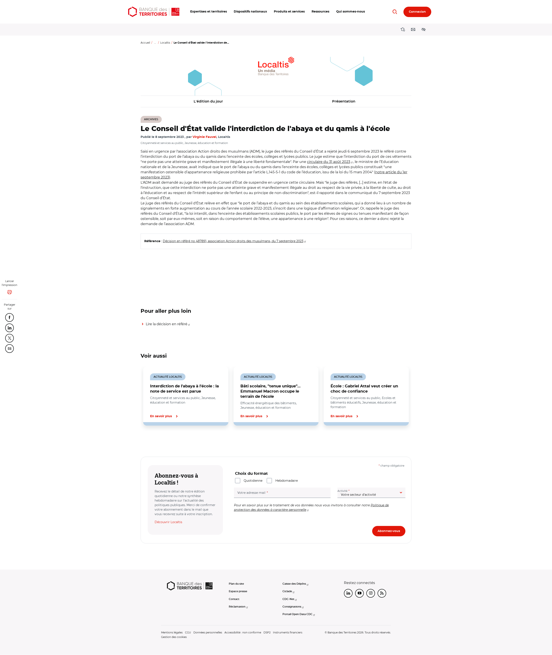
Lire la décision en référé (166, 324)
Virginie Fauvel (204, 137)
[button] (208, 12)
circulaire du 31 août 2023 (328, 162)
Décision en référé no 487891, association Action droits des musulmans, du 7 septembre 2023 (233, 241)
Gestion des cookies (174, 637)
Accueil (145, 42)
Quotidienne (253, 481)
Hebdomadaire (286, 481)
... (155, 42)
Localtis (165, 42)
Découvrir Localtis (168, 522)
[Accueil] (154, 12)
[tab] (155, 440)
